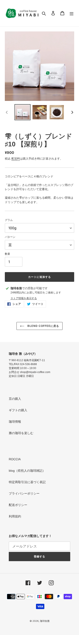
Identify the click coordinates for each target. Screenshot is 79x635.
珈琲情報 (15, 421)
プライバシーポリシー (24, 493)
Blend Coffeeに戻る (43, 326)
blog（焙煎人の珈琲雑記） (27, 470)
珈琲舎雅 (45, 621)
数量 (7, 253)
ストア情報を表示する (24, 298)
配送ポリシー (18, 505)
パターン (10, 236)
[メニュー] (71, 13)
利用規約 (15, 516)
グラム (9, 220)
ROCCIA (15, 459)
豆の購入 (15, 398)
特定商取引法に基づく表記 (27, 482)
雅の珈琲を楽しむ (21, 433)
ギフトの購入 (18, 410)
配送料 (15, 158)
